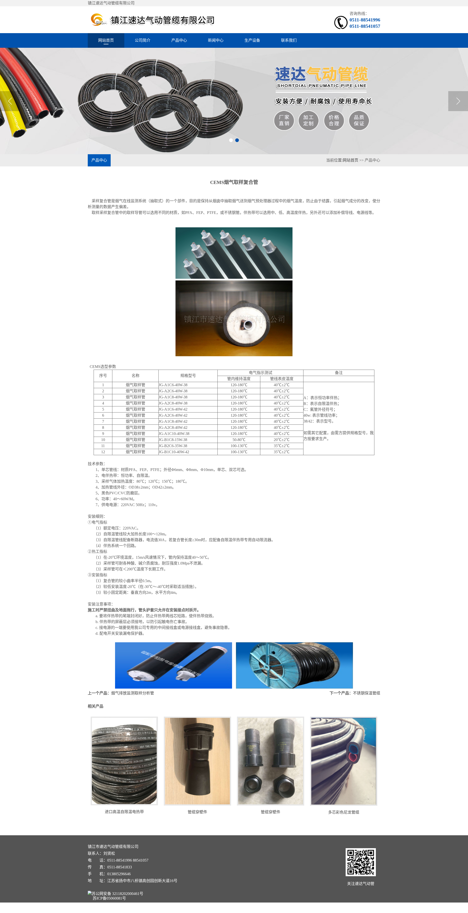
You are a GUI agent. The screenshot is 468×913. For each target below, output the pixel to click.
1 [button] (231, 140)
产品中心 (179, 40)
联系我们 (289, 40)
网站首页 (106, 40)
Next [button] (458, 101)
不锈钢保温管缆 (366, 693)
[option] (234, 101)
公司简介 (142, 40)
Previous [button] (10, 101)
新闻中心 (216, 40)
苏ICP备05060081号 (109, 898)
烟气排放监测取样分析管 (132, 693)
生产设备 (252, 40)
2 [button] (237, 140)
